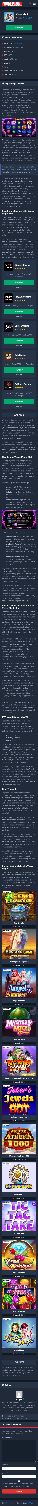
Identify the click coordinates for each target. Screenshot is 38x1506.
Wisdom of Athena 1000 (19, 1156)
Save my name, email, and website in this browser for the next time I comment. (17, 1485)
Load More (19, 415)
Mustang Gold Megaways (19, 962)
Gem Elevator (19, 923)
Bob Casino (20, 355)
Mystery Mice (19, 1039)
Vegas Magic (19, 1350)
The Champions (19, 1195)
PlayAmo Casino (23, 297)
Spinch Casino (22, 326)
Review (19, 287)
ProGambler (7, 1503)
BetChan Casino (23, 384)
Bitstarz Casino (22, 265)
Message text (7, 1438)
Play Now (19, 27)
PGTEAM (29, 1503)
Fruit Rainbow (19, 1272)
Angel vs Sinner (19, 1001)
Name (5, 1465)
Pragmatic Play (28, 18)
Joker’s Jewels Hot (19, 1117)
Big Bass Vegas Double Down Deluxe (19, 1078)
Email (4, 1473)
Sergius (19, 1399)
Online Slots (17, 43)
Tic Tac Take (19, 1234)
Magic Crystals (19, 1311)
